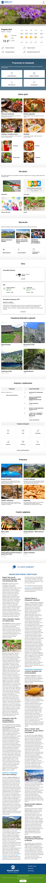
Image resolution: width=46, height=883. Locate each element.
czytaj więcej (23, 311)
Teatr (23, 433)
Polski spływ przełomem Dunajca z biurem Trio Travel (11, 553)
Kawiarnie (37, 157)
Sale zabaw (26, 194)
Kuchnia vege (16, 157)
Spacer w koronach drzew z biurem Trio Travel (22, 241)
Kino (8, 433)
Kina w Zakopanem (28, 587)
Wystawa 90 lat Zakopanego (36, 392)
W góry (25, 212)
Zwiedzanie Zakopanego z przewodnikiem (35, 241)
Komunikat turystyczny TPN (33, 52)
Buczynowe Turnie (29, 344)
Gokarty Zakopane (29, 552)
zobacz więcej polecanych (12, 395)
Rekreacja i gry (11, 84)
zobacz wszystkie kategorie (23, 450)
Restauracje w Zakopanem (33, 669)
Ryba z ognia (5, 531)
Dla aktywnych (34, 84)
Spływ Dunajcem (6, 252)
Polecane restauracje (7, 114)
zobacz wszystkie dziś (34, 419)
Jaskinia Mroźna (28, 371)
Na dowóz (15, 145)
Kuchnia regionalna (29, 114)
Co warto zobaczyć (29, 479)
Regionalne (37, 433)
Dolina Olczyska (6, 344)
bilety (12, 292)
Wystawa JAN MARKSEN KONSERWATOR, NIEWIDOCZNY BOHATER (35, 398)
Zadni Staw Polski (6, 371)
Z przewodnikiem (21, 252)
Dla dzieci (23, 444)
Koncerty (38, 444)
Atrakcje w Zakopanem (9, 773)
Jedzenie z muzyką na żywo (9, 134)
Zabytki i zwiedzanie (34, 76)
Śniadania (26, 134)
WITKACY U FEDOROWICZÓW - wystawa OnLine (36, 409)
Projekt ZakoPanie (33, 403)
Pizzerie (37, 145)
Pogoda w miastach (9, 47)
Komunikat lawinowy (9, 52)
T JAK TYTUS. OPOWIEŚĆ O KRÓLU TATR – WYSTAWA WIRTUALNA (36, 414)
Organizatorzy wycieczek (36, 253)
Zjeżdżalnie (4, 194)
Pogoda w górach (31, 47)
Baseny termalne (6, 479)
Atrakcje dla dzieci (12, 76)
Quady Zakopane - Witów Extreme (34, 531)
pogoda (8, 292)
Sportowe (8, 444)
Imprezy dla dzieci (5, 212)
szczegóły (23, 278)
